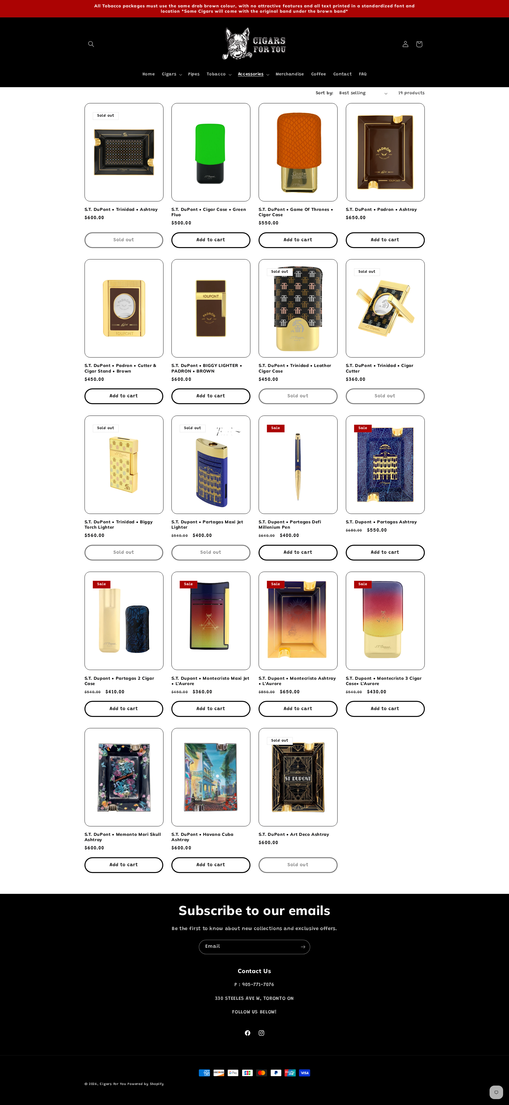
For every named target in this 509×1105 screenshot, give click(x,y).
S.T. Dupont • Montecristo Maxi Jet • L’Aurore (210, 681)
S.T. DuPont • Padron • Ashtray (381, 209)
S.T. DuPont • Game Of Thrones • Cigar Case (296, 212)
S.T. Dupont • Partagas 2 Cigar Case (119, 681)
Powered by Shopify (145, 1084)
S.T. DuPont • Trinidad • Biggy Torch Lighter (119, 524)
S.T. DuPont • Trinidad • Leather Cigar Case (295, 368)
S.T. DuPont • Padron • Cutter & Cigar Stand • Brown (120, 368)
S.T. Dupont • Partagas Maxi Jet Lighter (207, 524)
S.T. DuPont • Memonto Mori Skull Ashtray (123, 837)
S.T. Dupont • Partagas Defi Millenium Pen (290, 524)
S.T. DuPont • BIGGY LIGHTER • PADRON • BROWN (206, 368)
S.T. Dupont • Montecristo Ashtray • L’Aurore (297, 681)
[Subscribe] (303, 947)
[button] (91, 44)
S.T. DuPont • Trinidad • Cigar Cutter (380, 368)
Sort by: (324, 93)
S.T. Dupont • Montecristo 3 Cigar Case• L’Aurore (384, 681)
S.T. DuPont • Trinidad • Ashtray (121, 209)
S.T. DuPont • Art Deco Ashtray (294, 834)
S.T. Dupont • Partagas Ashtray (381, 522)
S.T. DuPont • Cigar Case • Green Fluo (208, 212)
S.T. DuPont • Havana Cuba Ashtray (202, 837)
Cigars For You (113, 1084)
